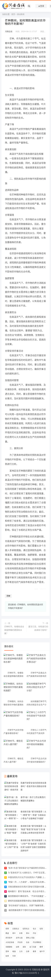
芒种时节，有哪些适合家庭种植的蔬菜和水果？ (14, 630)
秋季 (7, 956)
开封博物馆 (37, 942)
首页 (13, 14)
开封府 (20, 942)
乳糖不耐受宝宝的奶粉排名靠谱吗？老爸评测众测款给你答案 (33, 786)
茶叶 (14, 933)
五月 (21, 951)
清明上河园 (30, 938)
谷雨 (17, 947)
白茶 (27, 951)
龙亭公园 (19, 938)
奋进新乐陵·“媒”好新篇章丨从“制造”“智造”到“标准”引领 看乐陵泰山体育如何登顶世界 (33, 829)
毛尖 (34, 929)
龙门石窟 (32, 947)
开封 (34, 933)
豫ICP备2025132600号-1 (27, 973)
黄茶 (34, 951)
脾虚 (7, 933)
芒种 (8, 596)
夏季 (7, 951)
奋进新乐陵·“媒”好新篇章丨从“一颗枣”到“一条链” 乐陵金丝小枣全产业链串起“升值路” (33, 815)
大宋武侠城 (10, 942)
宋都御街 (9, 947)
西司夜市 (9, 938)
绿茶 (7, 929)
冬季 (14, 956)
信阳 (41, 929)
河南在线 (8, 32)
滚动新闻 (20, 14)
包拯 (27, 942)
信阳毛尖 (26, 929)
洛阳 (24, 947)
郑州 (27, 933)
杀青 (21, 933)
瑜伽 (14, 951)
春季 (41, 947)
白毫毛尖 (15, 929)
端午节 (42, 951)
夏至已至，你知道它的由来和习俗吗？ (38, 628)
